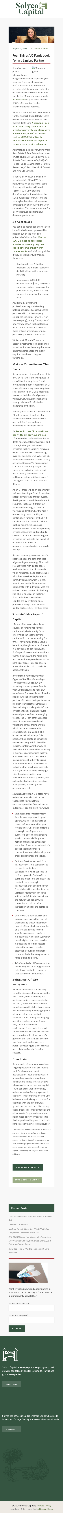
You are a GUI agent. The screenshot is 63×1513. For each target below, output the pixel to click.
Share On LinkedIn (27, 1167)
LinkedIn (11, 1384)
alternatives (19, 99)
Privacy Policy (44, 1505)
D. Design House (45, 1509)
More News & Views (27, 1180)
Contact (11, 1429)
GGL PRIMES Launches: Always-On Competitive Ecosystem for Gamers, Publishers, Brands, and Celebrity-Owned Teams (30, 1240)
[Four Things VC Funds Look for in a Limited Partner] (31, 35)
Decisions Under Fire (18, 1224)
